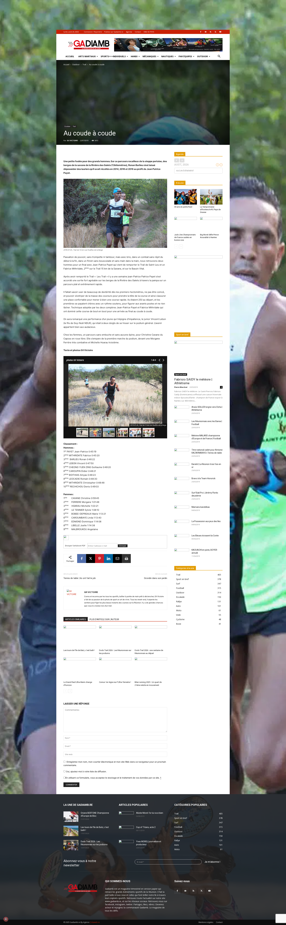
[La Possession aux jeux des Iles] (181, 525)
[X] (215, 32)
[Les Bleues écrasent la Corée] (181, 539)
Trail (84, 64)
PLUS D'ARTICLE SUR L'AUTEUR (104, 619)
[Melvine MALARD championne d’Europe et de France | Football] (181, 439)
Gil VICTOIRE (72, 140)
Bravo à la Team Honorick (203, 478)
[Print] (126, 558)
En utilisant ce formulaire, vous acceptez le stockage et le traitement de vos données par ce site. (113, 777)
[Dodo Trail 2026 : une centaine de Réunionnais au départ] (151, 636)
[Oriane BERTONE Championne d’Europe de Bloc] (70, 816)
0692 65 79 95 (149, 32)
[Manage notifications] (5, 919)
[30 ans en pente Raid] (185, 197)
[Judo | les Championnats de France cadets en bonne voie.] (185, 224)
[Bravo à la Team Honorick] (181, 482)
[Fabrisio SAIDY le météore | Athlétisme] (198, 358)
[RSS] (210, 32)
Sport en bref (180, 374)
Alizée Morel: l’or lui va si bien (149, 813)
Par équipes (185, 56)
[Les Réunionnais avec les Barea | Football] (181, 425)
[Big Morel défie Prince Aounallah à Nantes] (211, 224)
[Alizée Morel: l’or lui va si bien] (126, 816)
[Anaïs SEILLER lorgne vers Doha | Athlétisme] (181, 410)
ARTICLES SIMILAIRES (75, 619)
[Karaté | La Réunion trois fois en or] (181, 468)
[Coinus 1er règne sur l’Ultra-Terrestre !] (115, 668)
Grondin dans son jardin (155, 578)
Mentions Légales (206, 922)
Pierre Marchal (180, 387)
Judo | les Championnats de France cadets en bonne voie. (185, 237)
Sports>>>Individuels (113, 56)
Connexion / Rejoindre (93, 32)
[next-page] (70, 691)
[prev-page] (65, 691)
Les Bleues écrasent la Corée (205, 535)
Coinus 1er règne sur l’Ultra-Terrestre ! (115, 682)
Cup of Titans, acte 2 (146, 827)
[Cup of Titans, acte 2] (126, 831)
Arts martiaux (87, 56)
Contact (138, 32)
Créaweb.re (95, 922)
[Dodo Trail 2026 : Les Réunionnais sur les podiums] (115, 636)
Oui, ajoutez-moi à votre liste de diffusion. (86, 771)
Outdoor (202, 56)
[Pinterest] (99, 558)
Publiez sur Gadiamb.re (113, 32)
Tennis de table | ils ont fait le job (79, 578)
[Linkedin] (108, 558)
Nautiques (167, 56)
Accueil (70, 56)
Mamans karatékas (201, 507)
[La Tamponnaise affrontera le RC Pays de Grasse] (211, 197)
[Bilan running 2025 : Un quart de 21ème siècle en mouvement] (151, 668)
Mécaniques (149, 56)
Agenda (129, 32)
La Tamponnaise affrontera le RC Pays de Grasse (210, 209)
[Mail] (205, 32)
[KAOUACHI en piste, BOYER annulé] (181, 553)
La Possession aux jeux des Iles (206, 521)
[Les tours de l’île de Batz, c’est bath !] (79, 636)
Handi (134, 56)
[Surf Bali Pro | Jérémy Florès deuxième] (181, 496)
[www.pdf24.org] (115, 537)
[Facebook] (200, 32)
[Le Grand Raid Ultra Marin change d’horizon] (79, 668)
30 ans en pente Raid (183, 207)
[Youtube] (220, 32)
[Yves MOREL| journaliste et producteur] (126, 845)
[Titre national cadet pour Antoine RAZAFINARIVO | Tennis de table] (181, 453)
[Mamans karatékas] (181, 511)
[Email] (117, 558)
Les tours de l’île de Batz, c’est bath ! (79, 650)
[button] (219, 56)
